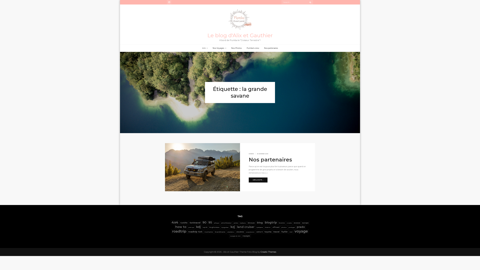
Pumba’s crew (253, 48)
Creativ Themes (268, 252)
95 (210, 222)
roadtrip (179, 231)
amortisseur (226, 223)
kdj (198, 227)
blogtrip (271, 222)
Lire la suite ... (258, 180)
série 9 (259, 232)
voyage (301, 231)
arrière (236, 223)
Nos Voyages (218, 48)
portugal (292, 227)
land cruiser (245, 227)
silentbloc (230, 232)
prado (301, 226)
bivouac (251, 223)
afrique (216, 223)
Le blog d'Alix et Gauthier (240, 35)
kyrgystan (225, 227)
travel (276, 231)
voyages (246, 236)
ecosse (297, 223)
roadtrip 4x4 (195, 231)
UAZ (291, 232)
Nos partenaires (271, 48)
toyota (267, 232)
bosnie (282, 223)
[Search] (310, 2)
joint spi (191, 227)
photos (284, 227)
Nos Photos (236, 48)
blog (260, 222)
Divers (251, 154)
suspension (250, 232)
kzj (232, 227)
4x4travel (195, 222)
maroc (267, 227)
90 (204, 222)
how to (180, 227)
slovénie (240, 232)
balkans (243, 223)
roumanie (208, 232)
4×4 (204, 48)
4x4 (175, 222)
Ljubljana (259, 227)
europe (305, 223)
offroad (275, 227)
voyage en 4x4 (235, 236)
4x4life (184, 223)
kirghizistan (214, 227)
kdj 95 (205, 227)
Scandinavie (220, 232)
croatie (289, 223)
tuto (284, 231)
